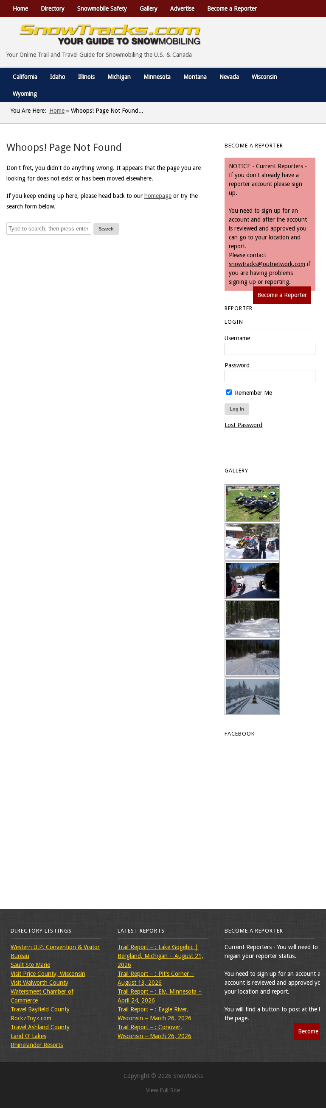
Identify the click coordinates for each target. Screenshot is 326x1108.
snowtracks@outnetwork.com (267, 264)
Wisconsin (264, 76)
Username (237, 338)
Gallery (148, 8)
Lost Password (243, 425)
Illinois (86, 76)
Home (20, 8)
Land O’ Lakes (28, 1036)
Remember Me (252, 392)
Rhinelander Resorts (37, 1044)
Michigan (119, 76)
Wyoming (25, 93)
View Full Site (163, 1090)
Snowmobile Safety (102, 8)
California (25, 76)
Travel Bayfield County (40, 1009)
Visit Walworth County (39, 982)
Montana (195, 76)
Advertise (182, 8)
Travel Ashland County (40, 1027)
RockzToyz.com (31, 1018)
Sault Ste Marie (30, 964)
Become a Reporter (232, 8)
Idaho (57, 76)
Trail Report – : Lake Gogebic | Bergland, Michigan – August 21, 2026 (160, 956)
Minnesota (157, 76)
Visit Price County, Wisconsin (48, 973)
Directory (53, 8)
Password (237, 365)
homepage (157, 195)
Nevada (229, 76)
